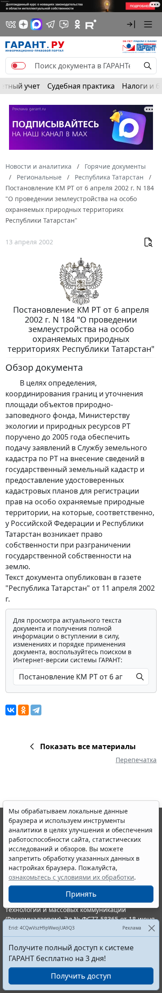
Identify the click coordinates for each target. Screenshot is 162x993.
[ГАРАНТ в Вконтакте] (10, 24)
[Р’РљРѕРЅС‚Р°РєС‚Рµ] (10, 710)
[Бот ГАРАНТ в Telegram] (63, 24)
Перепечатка (136, 759)
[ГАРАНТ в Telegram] (50, 24)
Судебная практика (81, 86)
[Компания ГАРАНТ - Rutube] (91, 24)
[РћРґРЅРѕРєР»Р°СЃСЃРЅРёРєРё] (23, 710)
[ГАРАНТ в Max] (36, 24)
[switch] (18, 65)
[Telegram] (36, 710)
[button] (131, 24)
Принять (81, 894)
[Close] (151, 928)
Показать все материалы (88, 746)
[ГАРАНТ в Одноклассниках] (77, 24)
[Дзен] (23, 24)
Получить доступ (81, 976)
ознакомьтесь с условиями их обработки (71, 877)
